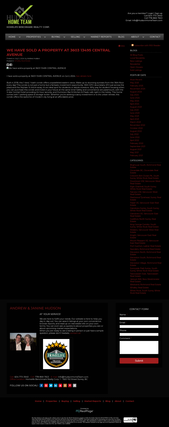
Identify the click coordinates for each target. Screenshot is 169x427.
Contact (155, 37)
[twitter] (51, 385)
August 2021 (136, 149)
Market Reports (101, 37)
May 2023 (134, 116)
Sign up (158, 13)
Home (38, 401)
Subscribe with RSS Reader (147, 45)
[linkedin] (56, 385)
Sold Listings (136, 70)
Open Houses (136, 67)
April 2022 (134, 140)
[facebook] (42, 385)
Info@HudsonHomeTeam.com (147, 20)
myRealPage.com (84, 411)
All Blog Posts (136, 55)
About (118, 401)
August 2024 (136, 92)
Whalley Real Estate (139, 287)
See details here (83, 76)
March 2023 (135, 122)
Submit (139, 360)
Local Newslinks (137, 58)
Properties (51, 401)
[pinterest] (70, 385)
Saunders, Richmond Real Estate (145, 249)
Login (150, 13)
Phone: (123, 330)
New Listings (136, 61)
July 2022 (134, 134)
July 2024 (134, 95)
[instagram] (65, 385)
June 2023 (135, 113)
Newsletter (135, 64)
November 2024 (137, 89)
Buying (65, 401)
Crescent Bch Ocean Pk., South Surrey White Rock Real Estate (144, 177)
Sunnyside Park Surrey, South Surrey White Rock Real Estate (144, 269)
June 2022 (135, 137)
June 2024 (135, 98)
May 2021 (134, 152)
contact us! (75, 333)
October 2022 (136, 128)
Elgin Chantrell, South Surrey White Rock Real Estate (143, 187)
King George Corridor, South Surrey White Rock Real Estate (144, 225)
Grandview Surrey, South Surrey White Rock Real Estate (144, 209)
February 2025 (136, 86)
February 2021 (136, 155)
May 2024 (134, 101)
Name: (123, 314)
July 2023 (134, 110)
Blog (121, 37)
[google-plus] (46, 385)
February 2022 (136, 143)
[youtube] (61, 385)
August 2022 (136, 131)
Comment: (125, 338)
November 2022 (137, 125)
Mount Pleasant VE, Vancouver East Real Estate (144, 241)
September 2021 (137, 146)
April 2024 (134, 104)
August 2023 (136, 107)
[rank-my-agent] (75, 385)
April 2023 (134, 119)
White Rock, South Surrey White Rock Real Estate (145, 291)
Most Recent (136, 79)
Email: (123, 322)
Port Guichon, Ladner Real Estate (145, 246)
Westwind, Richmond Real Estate (145, 284)
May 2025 (134, 82)
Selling (76, 401)
